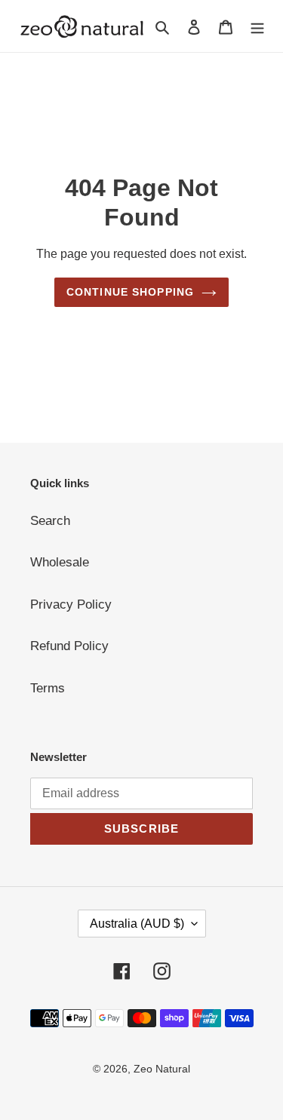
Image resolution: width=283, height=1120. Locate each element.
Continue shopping (130, 292)
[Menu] (257, 26)
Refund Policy (69, 646)
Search (50, 521)
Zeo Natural (162, 1069)
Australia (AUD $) (137, 923)
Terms (47, 688)
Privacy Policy (71, 604)
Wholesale (59, 562)
